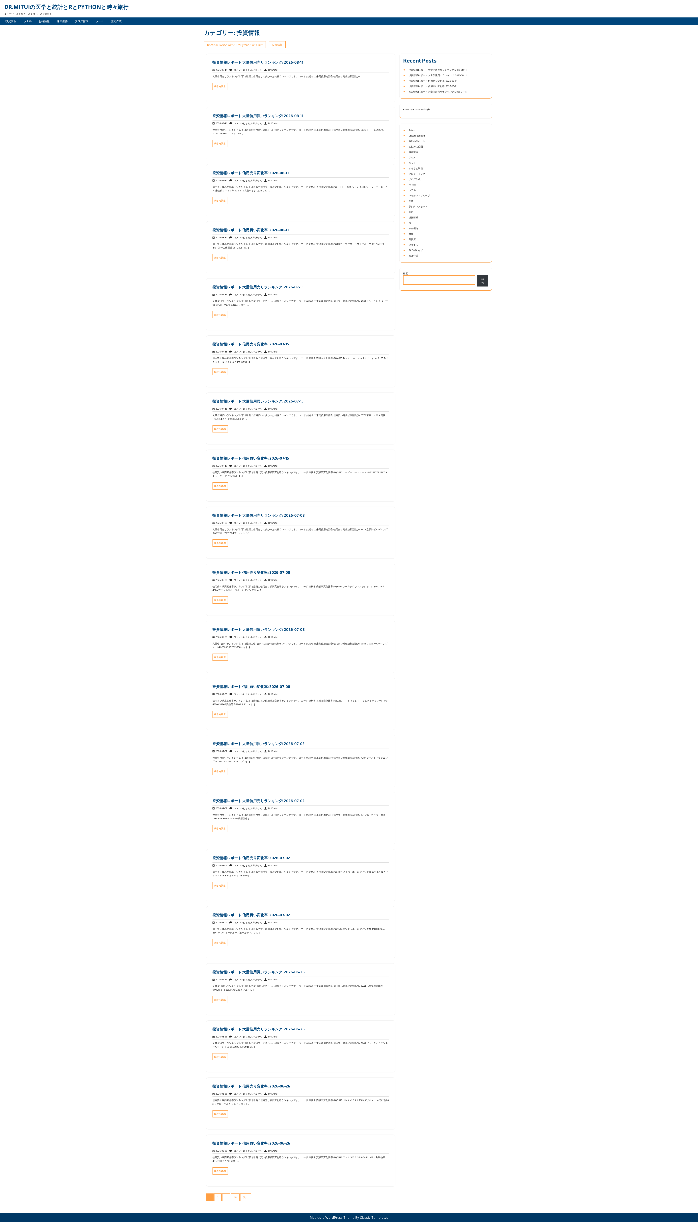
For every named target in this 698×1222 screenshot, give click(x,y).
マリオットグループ (419, 195)
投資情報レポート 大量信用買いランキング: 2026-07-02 (258, 743)
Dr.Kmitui (272, 69)
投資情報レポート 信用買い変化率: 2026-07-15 (250, 458)
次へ (245, 1197)
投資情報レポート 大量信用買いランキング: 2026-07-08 (258, 629)
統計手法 (413, 244)
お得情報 (44, 21)
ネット (412, 163)
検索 (405, 273)
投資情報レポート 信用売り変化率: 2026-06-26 (251, 1086)
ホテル (27, 21)
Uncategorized (417, 135)
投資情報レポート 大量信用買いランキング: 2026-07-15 (258, 401)
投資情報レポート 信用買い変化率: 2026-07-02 (251, 915)
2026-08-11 (220, 69)
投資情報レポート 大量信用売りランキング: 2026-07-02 (258, 800)
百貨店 (412, 239)
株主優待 (62, 21)
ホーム (99, 21)
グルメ (412, 157)
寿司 (411, 212)
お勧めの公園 (416, 146)
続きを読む (220, 86)
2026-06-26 (220, 979)
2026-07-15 (220, 294)
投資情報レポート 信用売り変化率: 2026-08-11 (250, 173)
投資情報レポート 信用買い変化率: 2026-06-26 (251, 1143)
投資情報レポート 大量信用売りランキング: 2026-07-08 (258, 515)
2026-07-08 (220, 522)
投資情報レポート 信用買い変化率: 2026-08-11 (250, 230)
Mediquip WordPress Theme (332, 1217)
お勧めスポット (417, 141)
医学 (411, 201)
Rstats (412, 130)
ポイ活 (412, 184)
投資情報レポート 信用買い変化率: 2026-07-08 (251, 686)
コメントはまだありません (247, 69)
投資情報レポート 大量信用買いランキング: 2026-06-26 (258, 972)
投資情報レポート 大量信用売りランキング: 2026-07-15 (258, 287)
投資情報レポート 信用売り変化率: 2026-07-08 (251, 572)
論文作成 (116, 21)
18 (235, 1197)
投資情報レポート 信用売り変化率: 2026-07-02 (251, 858)
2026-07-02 (220, 751)
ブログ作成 (81, 21)
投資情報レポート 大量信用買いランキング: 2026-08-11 (257, 115)
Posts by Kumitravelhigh (416, 109)
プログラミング (417, 173)
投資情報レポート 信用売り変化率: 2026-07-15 (250, 344)
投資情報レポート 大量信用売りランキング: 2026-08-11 (257, 62)
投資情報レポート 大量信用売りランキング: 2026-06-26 (258, 1029)
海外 (411, 233)
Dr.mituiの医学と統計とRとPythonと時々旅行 (66, 7)
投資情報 (10, 21)
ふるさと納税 (416, 168)
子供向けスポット (418, 206)
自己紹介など (416, 250)
